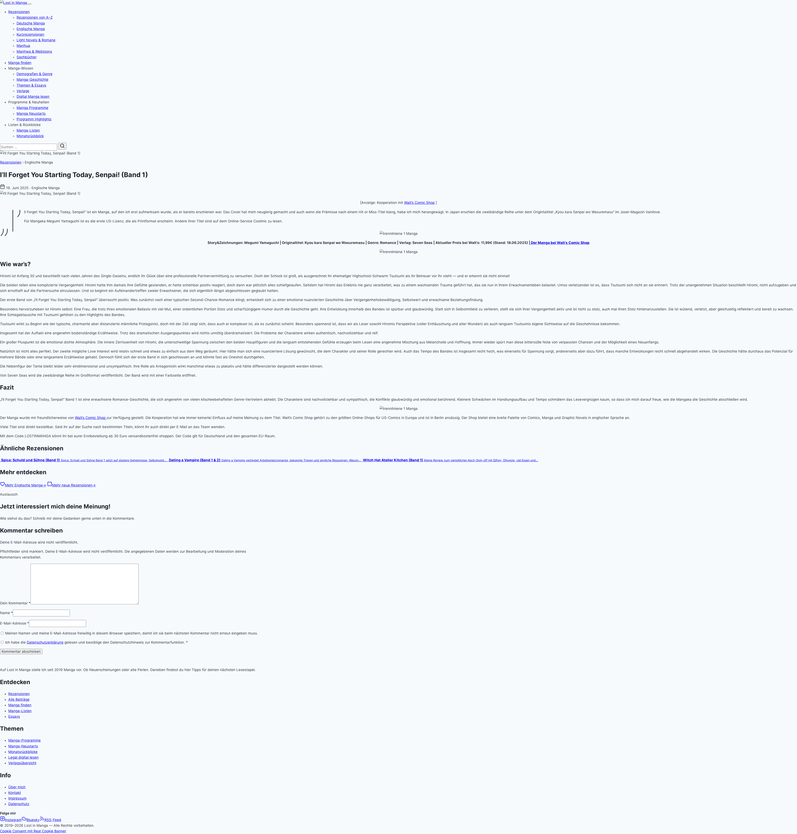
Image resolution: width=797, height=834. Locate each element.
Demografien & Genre (35, 74)
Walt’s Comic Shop (419, 203)
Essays (14, 716)
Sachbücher (27, 57)
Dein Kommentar (15, 603)
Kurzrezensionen (30, 34)
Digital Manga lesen (33, 96)
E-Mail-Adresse (14, 623)
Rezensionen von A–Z (35, 17)
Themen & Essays (31, 85)
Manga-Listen (28, 130)
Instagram (13, 820)
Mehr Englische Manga (25, 485)
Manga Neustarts (31, 113)
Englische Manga (31, 29)
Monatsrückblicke (23, 752)
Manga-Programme (24, 740)
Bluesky (33, 820)
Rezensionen (19, 12)
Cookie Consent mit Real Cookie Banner (33, 831)
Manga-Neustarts (23, 746)
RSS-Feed (52, 820)
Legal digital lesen (23, 757)
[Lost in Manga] (14, 3)
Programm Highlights (34, 119)
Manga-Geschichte (32, 79)
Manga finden (19, 63)
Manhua (23, 46)
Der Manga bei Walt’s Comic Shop (559, 243)
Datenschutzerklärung (45, 642)
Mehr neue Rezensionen (74, 485)
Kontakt (14, 793)
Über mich (17, 787)
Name (6, 613)
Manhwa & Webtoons (34, 51)
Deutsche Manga (31, 23)
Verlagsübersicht (22, 763)
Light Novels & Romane (36, 40)
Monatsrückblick (30, 136)
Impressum (17, 798)
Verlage (23, 91)
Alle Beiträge (18, 699)
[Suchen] (62, 146)
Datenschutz (18, 804)
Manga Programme (32, 108)
